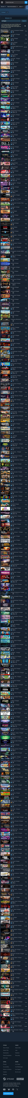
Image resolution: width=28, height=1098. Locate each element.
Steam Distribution (7, 1055)
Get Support (18, 1069)
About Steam (6, 1047)
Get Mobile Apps (8, 1093)
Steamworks (6, 1052)
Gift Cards (5, 1058)
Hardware (17, 1052)
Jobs (16, 1050)
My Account (18, 1072)
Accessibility (6, 1066)
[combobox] (15, 2)
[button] (3, 6)
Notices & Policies (7, 1069)
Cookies (5, 1072)
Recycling (17, 1055)
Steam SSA (5, 1050)
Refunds (5, 1074)
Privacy (5, 1064)
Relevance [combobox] (7, 18)
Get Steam (17, 1064)
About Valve (18, 1047)
